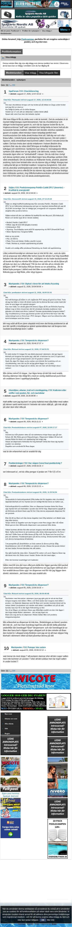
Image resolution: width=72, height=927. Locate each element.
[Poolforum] (7, 7)
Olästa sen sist (11, 719)
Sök (6, 728)
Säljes (12, 187)
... (11, 85)
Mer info (50, 920)
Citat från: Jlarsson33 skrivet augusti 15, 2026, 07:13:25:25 (28, 199)
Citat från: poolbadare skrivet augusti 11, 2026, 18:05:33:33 (28, 292)
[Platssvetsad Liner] (36, 690)
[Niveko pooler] (58, 777)
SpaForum (14, 91)
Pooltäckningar (16, 463)
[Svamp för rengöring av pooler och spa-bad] (58, 838)
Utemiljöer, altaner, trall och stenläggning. (28, 390)
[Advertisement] (58, 869)
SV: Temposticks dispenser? (35, 340)
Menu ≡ (65, 29)
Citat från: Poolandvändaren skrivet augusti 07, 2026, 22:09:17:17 (30, 427)
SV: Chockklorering (29, 91)
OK (43, 920)
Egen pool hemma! (10, 793)
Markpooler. (14, 284)
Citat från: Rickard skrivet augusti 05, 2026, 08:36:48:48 (26, 593)
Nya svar (8, 714)
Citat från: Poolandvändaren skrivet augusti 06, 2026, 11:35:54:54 (30, 492)
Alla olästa (9, 724)
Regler (7, 733)
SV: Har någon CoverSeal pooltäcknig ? (43, 463)
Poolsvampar (27, 39)
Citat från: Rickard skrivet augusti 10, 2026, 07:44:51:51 (26, 349)
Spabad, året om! (10, 796)
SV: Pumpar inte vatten (35, 647)
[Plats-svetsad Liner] (11, 776)
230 (13, 85)
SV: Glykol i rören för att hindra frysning (40, 284)
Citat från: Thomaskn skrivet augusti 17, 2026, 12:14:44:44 (27, 100)
